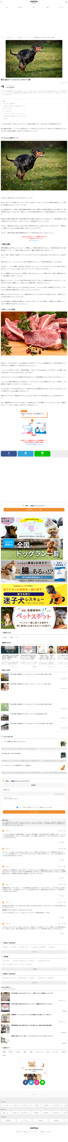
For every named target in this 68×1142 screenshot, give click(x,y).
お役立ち (20, 7)
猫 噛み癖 (56, 1120)
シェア (8, 455)
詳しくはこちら (34, 240)
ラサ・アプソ (6, 960)
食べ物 (5, 637)
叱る (48, 1052)
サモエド (5, 947)
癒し (34, 7)
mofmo (34, 2)
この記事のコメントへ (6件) (34, 510)
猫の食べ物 (15, 1112)
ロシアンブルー (23, 978)
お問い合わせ (19, 1131)
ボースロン (52, 947)
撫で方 (64, 1052)
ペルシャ (33, 978)
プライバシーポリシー (34, 1131)
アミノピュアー (8, 108)
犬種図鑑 (35, 969)
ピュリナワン (24, 1120)
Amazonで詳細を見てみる (34, 444)
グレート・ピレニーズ (26, 964)
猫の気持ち (46, 1112)
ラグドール (41, 978)
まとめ (6, 118)
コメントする (34, 812)
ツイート (25, 455)
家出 (4, 1055)
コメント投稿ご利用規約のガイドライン (28, 807)
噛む (25, 1052)
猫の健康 (36, 1112)
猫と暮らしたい (26, 1112)
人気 (7, 7)
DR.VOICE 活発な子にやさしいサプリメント (15, 116)
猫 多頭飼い (8, 1120)
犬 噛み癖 (40, 1120)
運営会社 (43, 1131)
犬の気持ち (46, 1105)
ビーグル (14, 947)
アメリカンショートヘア (9, 978)
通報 (64, 830)
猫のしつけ (5, 1112)
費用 (4, 1052)
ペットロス (55, 1052)
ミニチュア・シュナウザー (39, 947)
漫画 (48, 7)
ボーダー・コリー (24, 947)
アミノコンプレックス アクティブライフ (14, 113)
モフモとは (48, 1131)
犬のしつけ (5, 1105)
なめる (18, 1052)
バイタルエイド (8, 111)
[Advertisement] (34, 22)
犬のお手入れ (56, 1105)
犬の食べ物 (15, 1105)
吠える (11, 1052)
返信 (62, 842)
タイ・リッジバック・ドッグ (10, 964)
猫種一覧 (35, 982)
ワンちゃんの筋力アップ (10, 103)
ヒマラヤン (51, 978)
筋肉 (12, 637)
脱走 (31, 1052)
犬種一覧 (35, 951)
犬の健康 (36, 1105)
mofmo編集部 (10, 87)
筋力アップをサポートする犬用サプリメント (15, 106)
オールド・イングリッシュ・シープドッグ (24, 960)
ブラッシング (39, 1052)
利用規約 (25, 1131)
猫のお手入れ (56, 1112)
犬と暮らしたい (26, 1105)
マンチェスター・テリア (44, 960)
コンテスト (61, 7)
